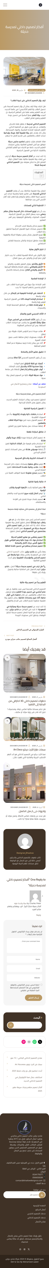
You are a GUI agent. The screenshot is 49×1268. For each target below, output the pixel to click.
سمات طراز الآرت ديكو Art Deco (29, 749)
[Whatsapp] (20, 1249)
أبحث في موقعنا (11, 1025)
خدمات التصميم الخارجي (36, 1214)
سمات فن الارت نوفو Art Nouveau (28, 1064)
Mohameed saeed (30, 1262)
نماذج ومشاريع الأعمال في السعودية (28, 385)
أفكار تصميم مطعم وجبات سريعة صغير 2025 (27, 1089)
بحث (42, 1195)
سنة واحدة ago (20, 903)
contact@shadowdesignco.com (29, 1180)
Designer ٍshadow (35, 93)
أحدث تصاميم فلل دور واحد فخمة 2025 (27, 1071)
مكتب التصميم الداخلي (15, 551)
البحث (36, 1017)
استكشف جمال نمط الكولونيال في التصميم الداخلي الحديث (28, 1079)
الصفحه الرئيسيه (39, 1205)
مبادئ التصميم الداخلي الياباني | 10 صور (26, 1058)
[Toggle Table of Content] (40, 176)
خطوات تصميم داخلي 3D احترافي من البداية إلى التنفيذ (27, 702)
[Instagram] (24, 1249)
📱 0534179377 (39, 1174)
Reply (38, 915)
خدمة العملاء (40, 1183)
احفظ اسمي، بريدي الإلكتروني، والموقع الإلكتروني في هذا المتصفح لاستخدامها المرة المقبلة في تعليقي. (24, 987)
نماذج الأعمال (40, 1222)
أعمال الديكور (40, 1210)
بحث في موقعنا (39, 1189)
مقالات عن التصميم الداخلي (37, 90)
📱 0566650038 (39, 1177)
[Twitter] (28, 1249)
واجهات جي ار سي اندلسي (32, 811)
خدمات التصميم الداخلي (36, 1218)
